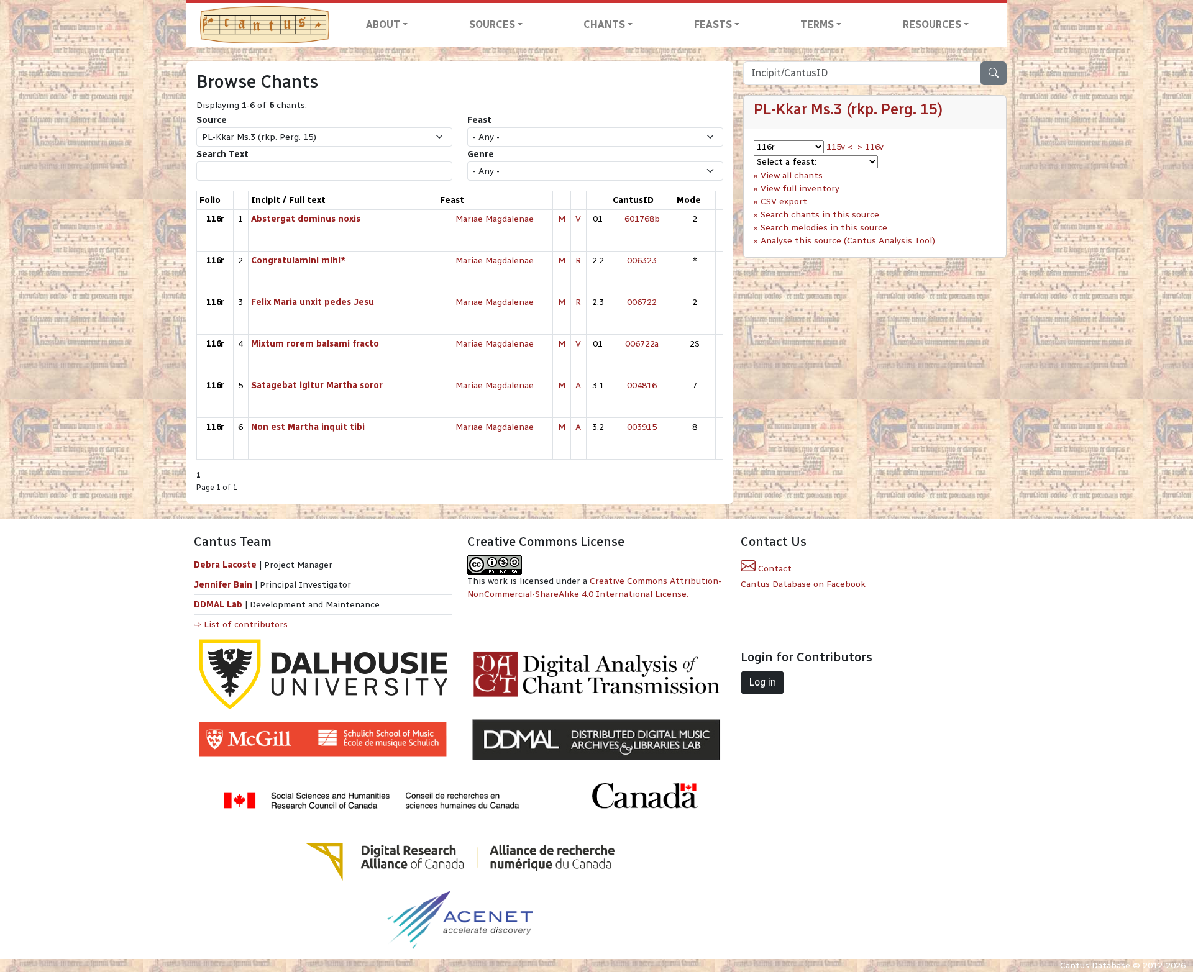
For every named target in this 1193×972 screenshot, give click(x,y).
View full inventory (800, 188)
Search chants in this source (820, 214)
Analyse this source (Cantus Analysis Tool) (848, 240)
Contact (774, 568)
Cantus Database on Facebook (803, 584)
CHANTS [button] (604, 24)
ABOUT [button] (383, 24)
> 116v (870, 147)
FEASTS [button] (713, 24)
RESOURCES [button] (932, 24)
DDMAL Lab (218, 604)
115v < (839, 147)
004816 (642, 385)
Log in (762, 682)
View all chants (792, 175)
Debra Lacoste (225, 565)
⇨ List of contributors (241, 624)
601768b (642, 219)
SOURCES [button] (492, 24)
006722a (642, 343)
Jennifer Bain (224, 584)
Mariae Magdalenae (494, 219)
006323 (642, 260)
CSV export (784, 201)
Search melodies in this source (824, 227)
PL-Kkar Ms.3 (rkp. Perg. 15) (848, 109)
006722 (642, 302)
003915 (642, 427)
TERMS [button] (817, 24)
